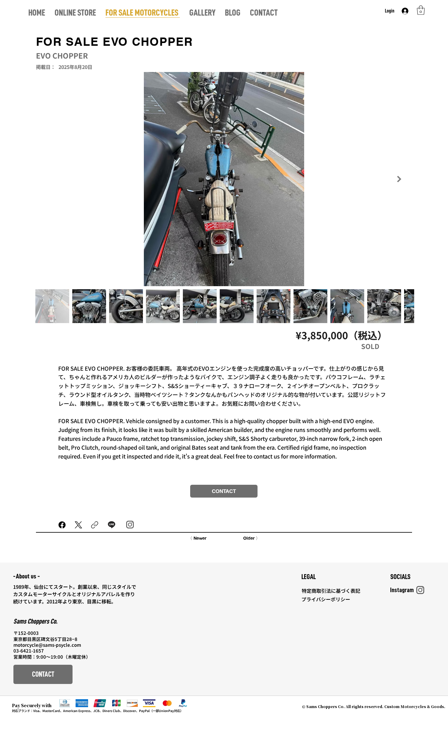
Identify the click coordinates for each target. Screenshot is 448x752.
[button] (421, 10)
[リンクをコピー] (94, 524)
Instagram (402, 590)
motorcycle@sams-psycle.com (47, 645)
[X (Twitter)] (78, 524)
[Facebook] (62, 524)
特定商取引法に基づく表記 (331, 590)
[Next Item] (399, 179)
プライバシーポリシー (327, 599)
